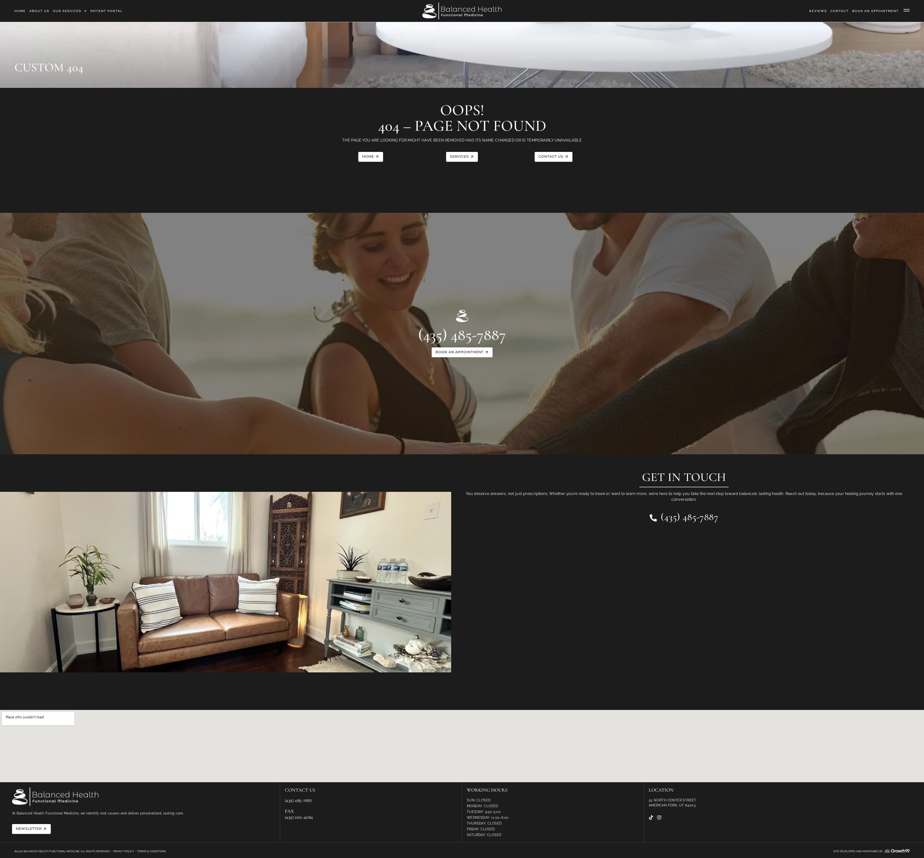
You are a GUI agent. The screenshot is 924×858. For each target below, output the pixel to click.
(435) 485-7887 (462, 334)
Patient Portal (106, 11)
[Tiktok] (651, 817)
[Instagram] (659, 817)
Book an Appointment (875, 11)
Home (20, 11)
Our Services (67, 11)
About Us (39, 11)
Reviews (818, 11)
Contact (839, 11)
